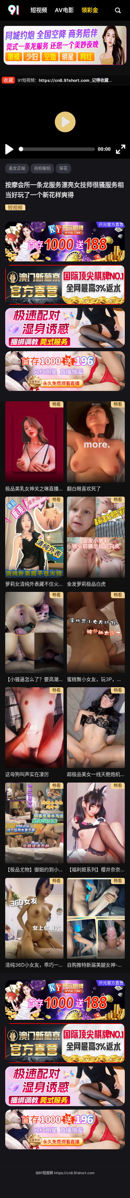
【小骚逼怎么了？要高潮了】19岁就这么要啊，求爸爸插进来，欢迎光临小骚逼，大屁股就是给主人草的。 (34, 679)
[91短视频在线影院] (14, 10)
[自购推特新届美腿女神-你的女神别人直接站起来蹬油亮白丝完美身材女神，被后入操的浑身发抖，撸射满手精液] (96, 918)
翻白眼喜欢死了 (84, 488)
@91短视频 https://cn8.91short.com (65, 1173)
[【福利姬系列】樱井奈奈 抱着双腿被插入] (96, 823)
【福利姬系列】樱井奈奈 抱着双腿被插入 (96, 869)
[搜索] (118, 10)
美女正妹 (17, 168)
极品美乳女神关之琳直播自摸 (34, 488)
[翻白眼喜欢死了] (96, 441)
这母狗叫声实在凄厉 (27, 774)
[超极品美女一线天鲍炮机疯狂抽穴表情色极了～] (96, 727)
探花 (63, 168)
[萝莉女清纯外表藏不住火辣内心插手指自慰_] (34, 537)
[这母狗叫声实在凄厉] (34, 727)
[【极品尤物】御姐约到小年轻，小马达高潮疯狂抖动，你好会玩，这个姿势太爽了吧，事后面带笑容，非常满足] (34, 823)
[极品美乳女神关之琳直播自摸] (34, 441)
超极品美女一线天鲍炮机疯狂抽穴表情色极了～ (96, 774)
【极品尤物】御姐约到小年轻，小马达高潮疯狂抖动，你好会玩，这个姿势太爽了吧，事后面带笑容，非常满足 (34, 869)
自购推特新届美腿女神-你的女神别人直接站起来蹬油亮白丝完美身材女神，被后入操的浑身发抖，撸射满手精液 (96, 965)
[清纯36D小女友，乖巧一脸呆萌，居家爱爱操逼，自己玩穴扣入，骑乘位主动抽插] (34, 918)
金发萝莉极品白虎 (86, 584)
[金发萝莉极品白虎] (96, 537)
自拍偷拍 (42, 168)
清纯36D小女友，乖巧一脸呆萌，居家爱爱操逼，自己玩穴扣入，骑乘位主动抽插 (34, 965)
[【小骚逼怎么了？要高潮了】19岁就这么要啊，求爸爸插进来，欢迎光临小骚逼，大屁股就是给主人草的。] (34, 632)
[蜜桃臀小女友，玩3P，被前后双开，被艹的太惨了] (96, 632)
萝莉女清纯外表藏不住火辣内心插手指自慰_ (34, 584)
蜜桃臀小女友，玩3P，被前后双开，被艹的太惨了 (96, 679)
